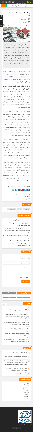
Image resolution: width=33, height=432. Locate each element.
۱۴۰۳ (28, 388)
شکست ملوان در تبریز (21, 373)
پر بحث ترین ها (9, 293)
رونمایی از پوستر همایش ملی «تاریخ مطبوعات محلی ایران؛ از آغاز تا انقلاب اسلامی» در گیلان (16, 340)
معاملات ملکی (12, 209)
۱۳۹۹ (28, 396)
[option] (16, 309)
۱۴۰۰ (28, 394)
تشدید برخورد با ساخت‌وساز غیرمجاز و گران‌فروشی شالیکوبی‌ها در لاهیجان (17, 334)
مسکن (19, 209)
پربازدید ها (24, 293)
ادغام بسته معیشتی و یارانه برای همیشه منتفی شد (15, 357)
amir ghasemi (17, 194)
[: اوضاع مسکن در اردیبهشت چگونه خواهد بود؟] (4, 25)
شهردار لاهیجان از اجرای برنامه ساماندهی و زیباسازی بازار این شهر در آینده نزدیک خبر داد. (16, 323)
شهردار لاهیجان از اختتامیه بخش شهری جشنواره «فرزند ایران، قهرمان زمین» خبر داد (15, 369)
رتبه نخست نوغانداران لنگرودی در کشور (19, 220)
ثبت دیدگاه (26, 282)
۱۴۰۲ (28, 390)
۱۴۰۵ (28, 384)
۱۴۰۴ (28, 386)
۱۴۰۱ (28, 392)
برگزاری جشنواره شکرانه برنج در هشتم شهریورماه (17, 329)
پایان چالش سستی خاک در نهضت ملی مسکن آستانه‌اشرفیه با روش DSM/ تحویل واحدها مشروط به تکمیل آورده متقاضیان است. (16, 243)
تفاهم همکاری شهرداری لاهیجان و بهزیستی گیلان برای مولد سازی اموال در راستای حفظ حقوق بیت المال (17, 230)
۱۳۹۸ (28, 398)
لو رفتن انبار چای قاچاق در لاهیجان (18, 353)
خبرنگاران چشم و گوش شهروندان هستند (18, 6)
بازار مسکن (26, 209)
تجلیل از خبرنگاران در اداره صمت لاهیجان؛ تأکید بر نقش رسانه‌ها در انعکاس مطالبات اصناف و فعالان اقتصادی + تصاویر (16, 316)
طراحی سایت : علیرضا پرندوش (25, 424)
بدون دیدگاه (25, 199)
